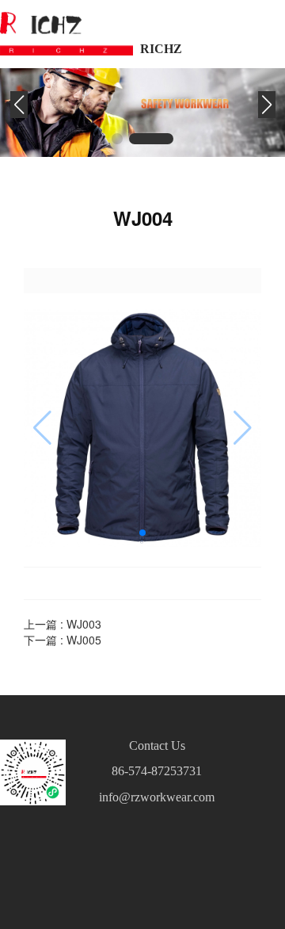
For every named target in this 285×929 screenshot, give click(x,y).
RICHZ (161, 48)
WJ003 (83, 624)
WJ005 (83, 640)
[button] (133, 138)
